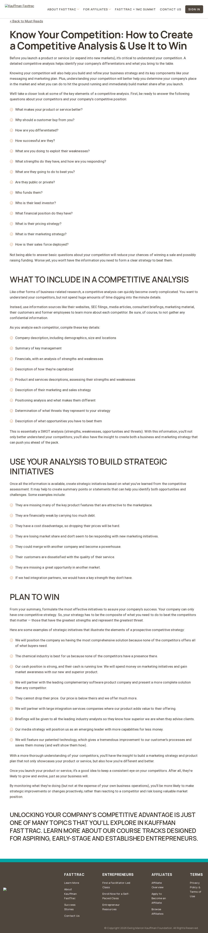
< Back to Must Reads (26, 21)
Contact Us (170, 9)
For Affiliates (95, 9)
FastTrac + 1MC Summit (135, 9)
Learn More (71, 883)
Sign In (194, 9)
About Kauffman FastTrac (70, 893)
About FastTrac (61, 9)
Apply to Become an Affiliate (159, 898)
